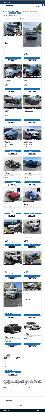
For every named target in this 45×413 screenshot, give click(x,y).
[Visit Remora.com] (39, 410)
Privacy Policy (24, 407)
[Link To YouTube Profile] (9, 400)
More (12, 44)
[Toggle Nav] (43, 4)
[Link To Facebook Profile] (7, 400)
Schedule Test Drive (13, 57)
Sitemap (19, 407)
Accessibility (29, 407)
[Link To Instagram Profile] (11, 400)
